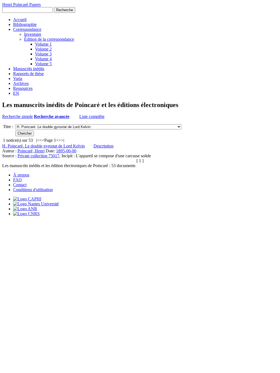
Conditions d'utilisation (33, 189)
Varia (17, 78)
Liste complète (91, 116)
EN (16, 93)
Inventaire (32, 34)
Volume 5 (43, 63)
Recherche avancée (51, 116)
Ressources (23, 88)
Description (103, 146)
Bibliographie (25, 24)
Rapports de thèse (28, 73)
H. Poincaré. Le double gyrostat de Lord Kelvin (43, 146)
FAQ (17, 179)
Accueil (20, 19)
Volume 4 (43, 59)
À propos (21, 175)
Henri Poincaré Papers (21, 4)
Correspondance (27, 29)
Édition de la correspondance (49, 39)
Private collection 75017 (38, 155)
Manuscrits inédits (28, 68)
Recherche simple (17, 116)
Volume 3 (43, 54)
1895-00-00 (66, 151)
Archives (21, 83)
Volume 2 (43, 49)
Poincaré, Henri (31, 151)
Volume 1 (43, 44)
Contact (20, 184)
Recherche (64, 10)
